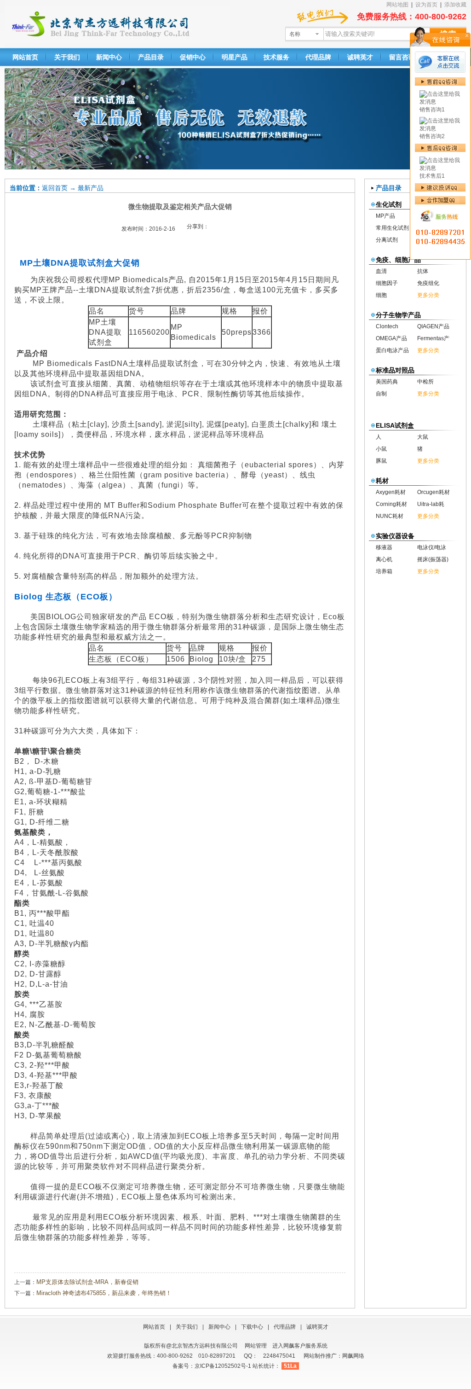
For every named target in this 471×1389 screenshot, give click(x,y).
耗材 (382, 480)
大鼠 (422, 437)
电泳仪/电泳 (431, 547)
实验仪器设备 (395, 536)
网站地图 (397, 4)
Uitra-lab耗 (430, 504)
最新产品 (90, 188)
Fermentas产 (433, 338)
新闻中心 (109, 57)
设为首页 (426, 4)
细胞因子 (387, 283)
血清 (381, 271)
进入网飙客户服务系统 (299, 1346)
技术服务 (276, 57)
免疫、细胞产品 (398, 259)
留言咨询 (402, 57)
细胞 (381, 295)
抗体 (422, 271)
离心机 (384, 559)
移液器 (384, 547)
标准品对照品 (395, 370)
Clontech (387, 326)
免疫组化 (428, 283)
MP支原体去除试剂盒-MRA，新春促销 (87, 1282)
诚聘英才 (360, 57)
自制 (381, 393)
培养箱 (384, 571)
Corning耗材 (391, 504)
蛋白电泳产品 (392, 350)
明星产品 (234, 57)
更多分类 (428, 295)
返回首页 (55, 188)
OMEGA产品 (391, 338)
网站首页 (25, 57)
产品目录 (151, 57)
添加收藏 (455, 4)
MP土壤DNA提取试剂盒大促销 (80, 262)
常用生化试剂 (392, 228)
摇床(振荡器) (432, 559)
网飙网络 (353, 1356)
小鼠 (381, 449)
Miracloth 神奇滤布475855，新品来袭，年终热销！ (104, 1293)
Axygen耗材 (391, 492)
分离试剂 (387, 240)
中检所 (425, 381)
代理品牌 (318, 57)
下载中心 (252, 1327)
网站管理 (256, 1346)
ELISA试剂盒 (395, 425)
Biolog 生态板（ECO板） (65, 596)
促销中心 (193, 57)
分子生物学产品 (398, 315)
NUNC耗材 (389, 516)
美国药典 (387, 381)
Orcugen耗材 (433, 492)
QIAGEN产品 (433, 326)
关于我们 (67, 57)
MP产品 (385, 216)
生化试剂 (389, 204)
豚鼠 (381, 461)
